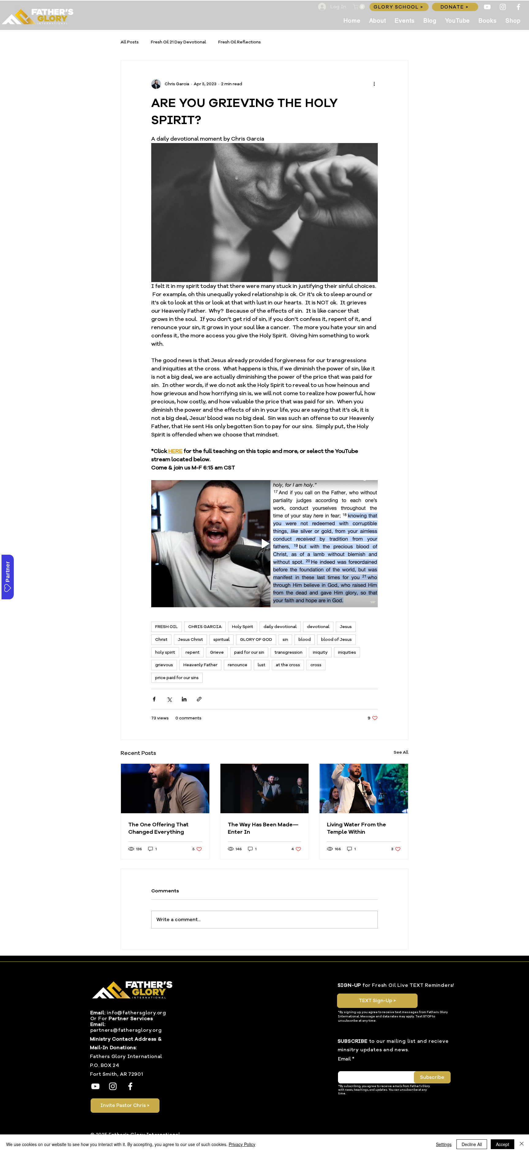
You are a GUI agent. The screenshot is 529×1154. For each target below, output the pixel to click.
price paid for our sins (177, 678)
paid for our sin (249, 652)
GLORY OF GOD (256, 639)
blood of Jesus (336, 639)
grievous (164, 665)
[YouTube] (487, 7)
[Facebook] (518, 7)
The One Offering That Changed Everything (158, 828)
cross (315, 665)
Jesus (346, 627)
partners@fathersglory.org (126, 1030)
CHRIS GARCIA (205, 627)
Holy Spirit (242, 627)
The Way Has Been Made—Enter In (263, 828)
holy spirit (165, 652)
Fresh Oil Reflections (239, 42)
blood (304, 639)
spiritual (221, 639)
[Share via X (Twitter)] (169, 699)
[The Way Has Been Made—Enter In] (264, 788)
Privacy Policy (242, 1144)
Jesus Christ (190, 639)
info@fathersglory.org (136, 1012)
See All (401, 752)
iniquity (320, 652)
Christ (161, 639)
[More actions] (374, 84)
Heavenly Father (200, 665)
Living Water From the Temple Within (356, 828)
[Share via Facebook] (154, 699)
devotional (318, 627)
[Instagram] (503, 7)
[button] (359, 6)
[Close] (521, 1144)
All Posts (130, 42)
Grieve (217, 652)
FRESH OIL (166, 627)
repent (193, 652)
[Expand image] (264, 212)
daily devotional (280, 627)
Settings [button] (444, 1144)
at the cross (288, 665)
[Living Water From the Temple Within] (364, 788)
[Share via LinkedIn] (184, 699)
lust (261, 665)
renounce (237, 665)
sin (285, 639)
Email (344, 1059)
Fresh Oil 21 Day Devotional (178, 42)
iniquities (347, 652)
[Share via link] (199, 699)
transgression (288, 652)
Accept (502, 1144)
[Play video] (264, 543)
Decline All (472, 1144)
